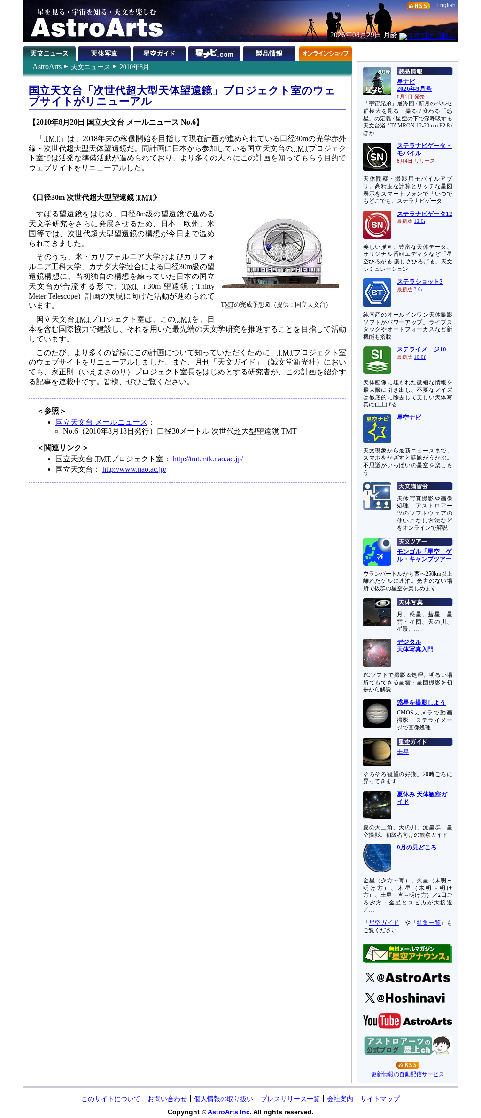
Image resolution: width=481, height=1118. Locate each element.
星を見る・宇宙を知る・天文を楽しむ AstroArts (93, 21)
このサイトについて (110, 1098)
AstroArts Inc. (230, 1112)
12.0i (419, 221)
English (446, 5)
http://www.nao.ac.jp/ (134, 469)
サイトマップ (380, 1098)
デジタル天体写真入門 (415, 646)
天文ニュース (90, 67)
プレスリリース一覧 (290, 1098)
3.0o (419, 289)
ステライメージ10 (421, 349)
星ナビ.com (215, 51)
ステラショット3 (420, 281)
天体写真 (105, 51)
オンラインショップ (325, 51)
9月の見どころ (417, 847)
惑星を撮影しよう (421, 702)
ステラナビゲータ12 (424, 214)
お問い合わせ (167, 1098)
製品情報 (270, 51)
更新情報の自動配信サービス (407, 1074)
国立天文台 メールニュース (101, 422)
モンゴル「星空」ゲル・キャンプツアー (424, 555)
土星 (403, 752)
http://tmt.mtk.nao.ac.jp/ (208, 459)
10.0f (420, 357)
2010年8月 (134, 67)
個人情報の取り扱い (223, 1098)
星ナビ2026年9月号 (414, 86)
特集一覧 (429, 923)
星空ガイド (160, 51)
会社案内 (340, 1098)
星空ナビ (409, 417)
